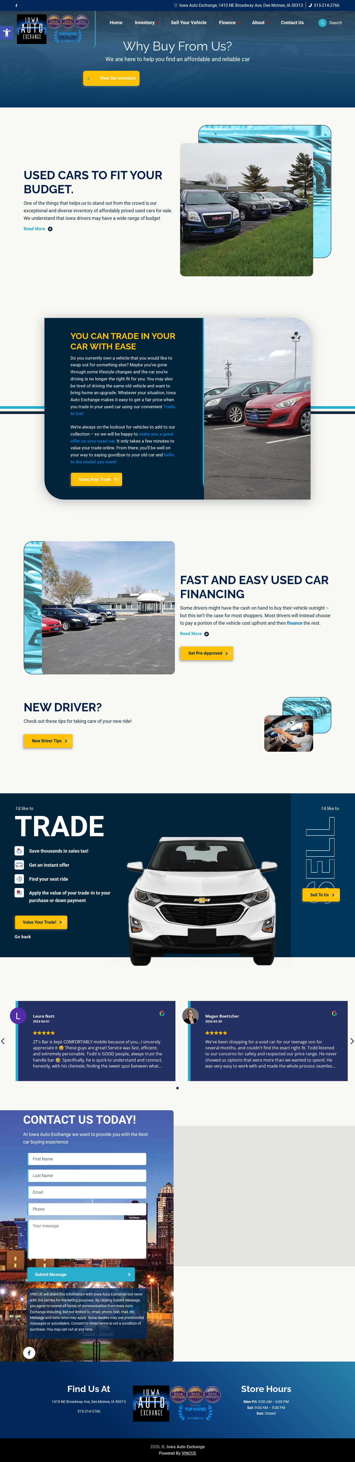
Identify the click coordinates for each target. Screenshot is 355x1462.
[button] (330, 23)
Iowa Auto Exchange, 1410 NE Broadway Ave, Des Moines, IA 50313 (241, 5)
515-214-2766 (326, 5)
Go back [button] (23, 936)
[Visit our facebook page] (16, 5)
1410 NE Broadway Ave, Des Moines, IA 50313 (89, 1402)
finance (295, 623)
